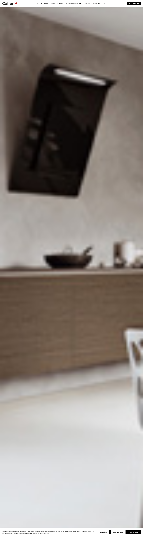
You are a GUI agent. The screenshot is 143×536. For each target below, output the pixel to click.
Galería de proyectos (92, 3)
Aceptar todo (133, 532)
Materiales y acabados (74, 3)
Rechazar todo (118, 532)
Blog (104, 3)
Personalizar (103, 532)
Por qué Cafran (42, 3)
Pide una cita (134, 3)
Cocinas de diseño (57, 3)
